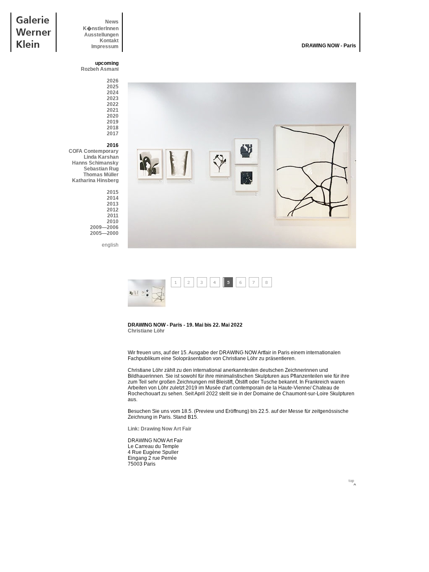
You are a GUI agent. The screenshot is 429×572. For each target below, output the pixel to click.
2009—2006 (104, 227)
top (351, 481)
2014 (113, 198)
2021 (113, 110)
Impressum (105, 46)
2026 (113, 81)
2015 (113, 192)
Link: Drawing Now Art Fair (159, 429)
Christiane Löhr (146, 331)
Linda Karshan (101, 157)
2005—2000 (104, 233)
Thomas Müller (101, 175)
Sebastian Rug (101, 169)
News (112, 22)
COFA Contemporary (94, 151)
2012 (113, 210)
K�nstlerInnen (101, 28)
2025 (113, 87)
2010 (113, 221)
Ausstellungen (101, 35)
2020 (113, 116)
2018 (113, 128)
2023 (113, 98)
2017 (113, 134)
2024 (113, 92)
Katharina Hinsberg (95, 180)
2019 (113, 122)
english (110, 245)
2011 (113, 216)
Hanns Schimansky (95, 163)
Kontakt (109, 41)
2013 (113, 204)
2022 (113, 104)
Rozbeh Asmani (100, 69)
